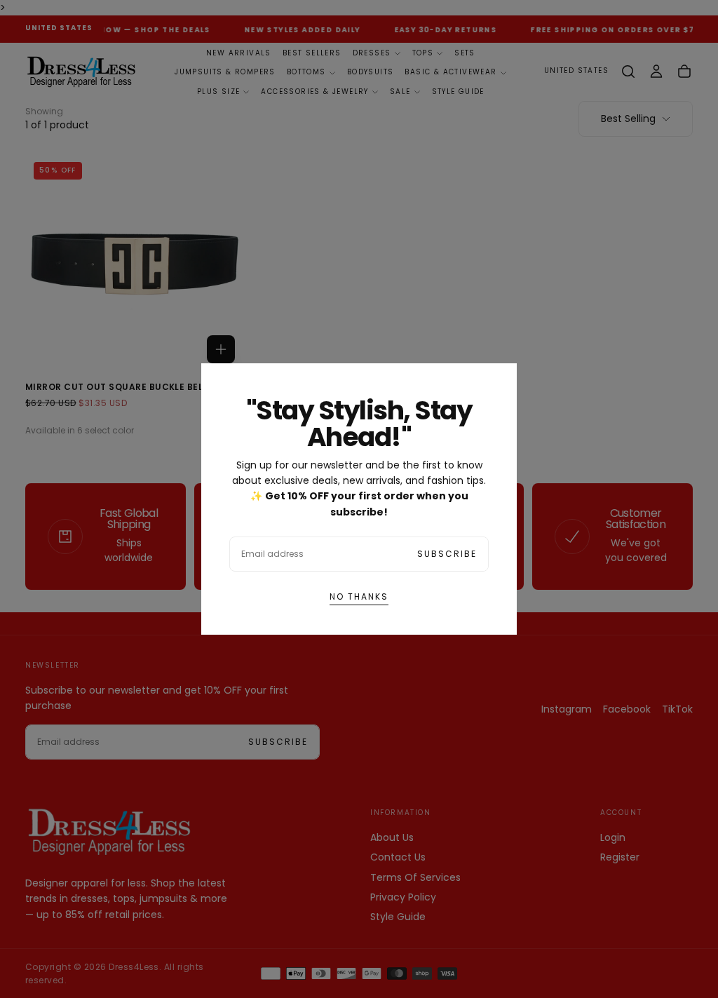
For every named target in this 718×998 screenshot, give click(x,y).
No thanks (359, 596)
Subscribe (447, 554)
